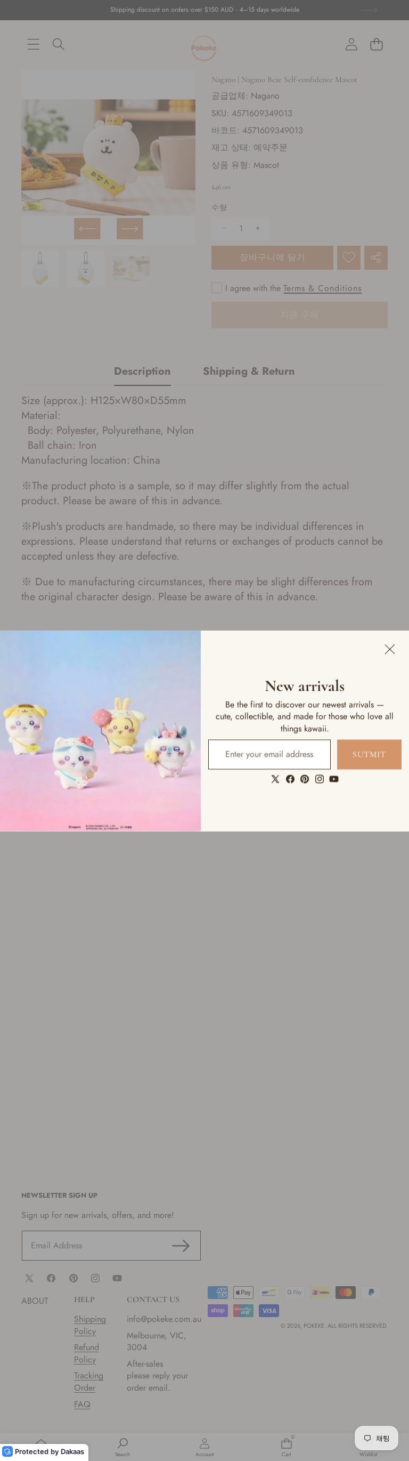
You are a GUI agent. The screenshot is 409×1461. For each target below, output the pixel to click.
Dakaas (72, 1451)
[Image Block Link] (100, 730)
